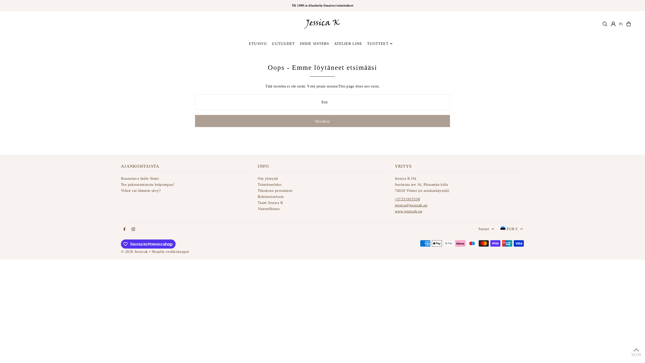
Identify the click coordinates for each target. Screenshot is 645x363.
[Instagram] (133, 229)
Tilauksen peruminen (275, 191)
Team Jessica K (270, 203)
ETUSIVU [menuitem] (258, 44)
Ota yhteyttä (268, 178)
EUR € (512, 229)
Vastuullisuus (269, 209)
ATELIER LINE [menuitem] (348, 44)
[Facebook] (124, 229)
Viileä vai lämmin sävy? (141, 191)
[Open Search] (605, 24)
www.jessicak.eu (409, 211)
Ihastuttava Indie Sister (140, 178)
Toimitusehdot (269, 185)
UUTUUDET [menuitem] (283, 44)
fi (621, 24)
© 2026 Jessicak (134, 252)
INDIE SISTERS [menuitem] (314, 44)
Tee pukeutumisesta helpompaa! (147, 185)
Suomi (483, 229)
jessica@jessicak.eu (411, 205)
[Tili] (613, 24)
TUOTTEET (378, 44)
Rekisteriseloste (271, 197)
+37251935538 (407, 199)
